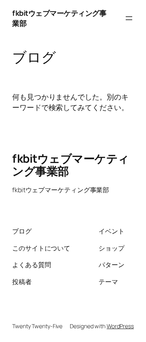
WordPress (120, 326)
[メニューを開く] (129, 18)
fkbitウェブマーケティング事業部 (70, 165)
